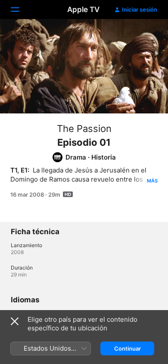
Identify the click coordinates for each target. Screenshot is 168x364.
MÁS (152, 181)
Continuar (127, 348)
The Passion (84, 128)
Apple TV (83, 9)
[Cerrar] (15, 321)
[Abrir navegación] (20, 9)
